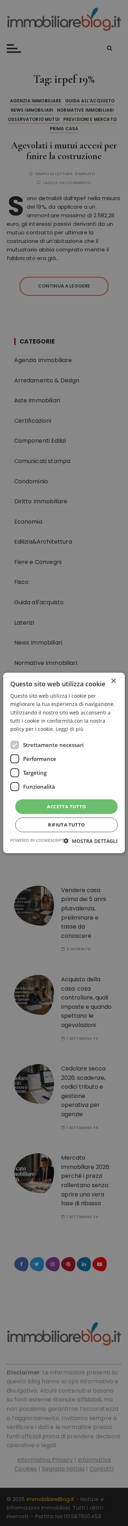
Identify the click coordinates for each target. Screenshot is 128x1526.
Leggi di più (70, 729)
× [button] (113, 681)
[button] (90, 841)
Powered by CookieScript (36, 840)
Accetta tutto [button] (66, 806)
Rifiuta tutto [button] (66, 825)
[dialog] (64, 763)
